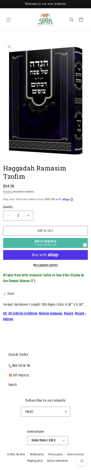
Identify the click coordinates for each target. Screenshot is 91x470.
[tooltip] (85, 245)
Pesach (68, 313)
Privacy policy (55, 454)
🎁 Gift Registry (18, 375)
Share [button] (10, 294)
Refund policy (37, 454)
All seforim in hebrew (22, 313)
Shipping (7, 191)
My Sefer (20, 454)
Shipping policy (35, 460)
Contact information (57, 460)
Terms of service (75, 454)
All (5, 313)
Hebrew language (50, 313)
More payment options (45, 265)
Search (12, 385)
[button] (8, 19)
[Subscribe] (65, 412)
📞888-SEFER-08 (19, 365)
